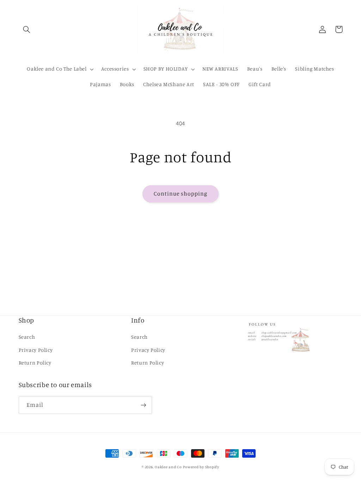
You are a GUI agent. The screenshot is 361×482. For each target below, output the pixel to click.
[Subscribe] (143, 405)
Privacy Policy (36, 350)
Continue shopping (181, 193)
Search (27, 337)
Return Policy (35, 363)
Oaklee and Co (168, 467)
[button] (27, 29)
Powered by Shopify (201, 467)
